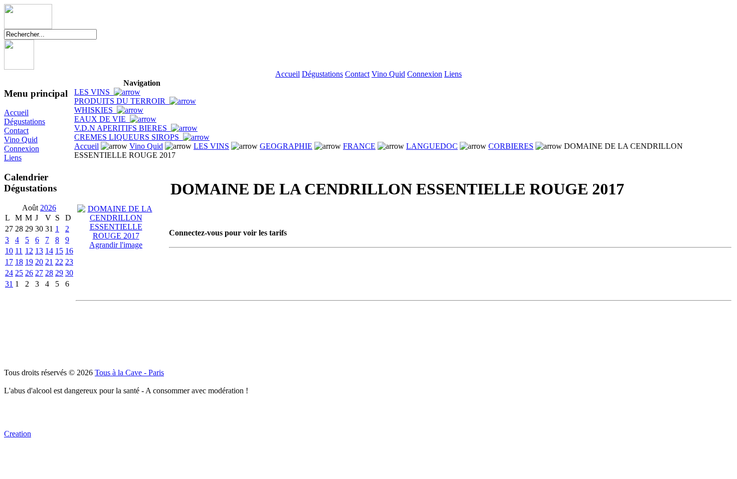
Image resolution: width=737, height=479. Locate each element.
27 (39, 273)
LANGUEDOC (432, 146)
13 (39, 251)
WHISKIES (95, 110)
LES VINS (94, 92)
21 (49, 262)
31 (9, 284)
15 (59, 251)
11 (19, 251)
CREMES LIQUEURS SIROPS (128, 137)
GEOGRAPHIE (286, 146)
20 (39, 262)
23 (69, 262)
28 (49, 273)
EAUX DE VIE (102, 119)
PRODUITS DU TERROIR (121, 101)
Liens (453, 74)
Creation (17, 433)
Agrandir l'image (115, 245)
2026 (48, 207)
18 (19, 262)
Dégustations (322, 74)
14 (49, 251)
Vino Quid (388, 74)
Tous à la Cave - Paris (129, 372)
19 (29, 262)
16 (69, 251)
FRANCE (359, 146)
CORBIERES (510, 146)
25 (19, 273)
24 (9, 273)
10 (9, 251)
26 (29, 273)
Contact (357, 74)
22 (59, 262)
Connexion (424, 74)
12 (29, 251)
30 (69, 273)
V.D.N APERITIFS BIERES (122, 128)
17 (9, 262)
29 (59, 273)
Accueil (287, 74)
